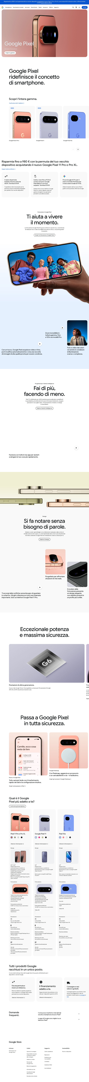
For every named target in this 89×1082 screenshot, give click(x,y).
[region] (44, 126)
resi (68, 996)
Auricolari (27, 7)
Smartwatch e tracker (18, 7)
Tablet (40, 7)
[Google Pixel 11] (49, 126)
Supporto (56, 7)
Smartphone (8, 7)
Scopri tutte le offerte (46, 3)
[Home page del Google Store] (2, 7)
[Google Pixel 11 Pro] (22, 126)
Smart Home (34, 7)
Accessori (45, 7)
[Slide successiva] (78, 149)
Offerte (51, 7)
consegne (82, 995)
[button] (73, 7)
